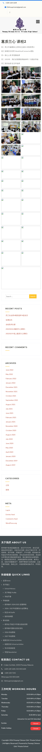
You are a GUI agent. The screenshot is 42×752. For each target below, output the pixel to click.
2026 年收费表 (10, 632)
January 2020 (10, 456)
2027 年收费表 (10, 636)
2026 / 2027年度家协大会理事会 (16, 608)
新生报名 (6, 620)
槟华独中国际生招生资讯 (14, 628)
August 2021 (10, 404)
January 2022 (10, 383)
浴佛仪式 (9, 320)
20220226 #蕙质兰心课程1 (15, 329)
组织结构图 (9, 616)
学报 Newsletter (11, 652)
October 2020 (11, 430)
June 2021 (9, 413)
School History (10, 589)
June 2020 (9, 443)
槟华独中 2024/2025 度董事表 (15, 604)
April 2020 (9, 452)
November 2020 (11, 426)
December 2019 (11, 461)
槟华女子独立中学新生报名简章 (16, 624)
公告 (7, 485)
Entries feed (10, 514)
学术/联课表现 (10, 648)
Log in (8, 510)
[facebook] (9, 12)
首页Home (6, 581)
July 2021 (9, 409)
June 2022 (9, 370)
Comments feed (12, 519)
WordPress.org (11, 523)
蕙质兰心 (8, 41)
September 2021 (12, 400)
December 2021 (11, 387)
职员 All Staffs (10, 612)
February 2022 (11, 379)
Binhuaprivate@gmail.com (16, 7)
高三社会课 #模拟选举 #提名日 (17, 315)
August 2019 (10, 465)
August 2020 (10, 435)
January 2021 (10, 422)
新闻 (7, 490)
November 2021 (11, 391)
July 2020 (9, 439)
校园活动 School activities (12, 640)
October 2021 (11, 396)
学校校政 (6, 600)
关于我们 (6, 585)
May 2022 (9, 374)
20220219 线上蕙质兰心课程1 (17, 334)
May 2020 (9, 448)
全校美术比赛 (11, 324)
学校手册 (8, 596)
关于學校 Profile (10, 592)
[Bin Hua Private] (20, 33)
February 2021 (11, 417)
